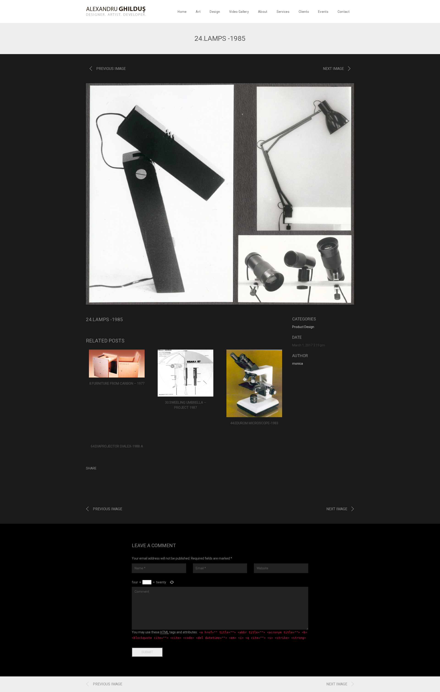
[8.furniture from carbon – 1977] (117, 364)
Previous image (111, 68)
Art (198, 12)
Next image (333, 68)
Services (283, 12)
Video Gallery (239, 12)
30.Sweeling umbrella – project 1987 (185, 405)
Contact (343, 12)
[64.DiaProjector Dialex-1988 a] (117, 437)
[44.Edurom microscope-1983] (254, 383)
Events (323, 12)
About (262, 12)
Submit (147, 652)
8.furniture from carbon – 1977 (116, 383)
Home (182, 12)
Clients (304, 12)
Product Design (303, 327)
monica (297, 363)
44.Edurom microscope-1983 (254, 423)
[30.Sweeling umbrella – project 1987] (185, 373)
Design (215, 12)
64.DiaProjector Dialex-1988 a (117, 446)
